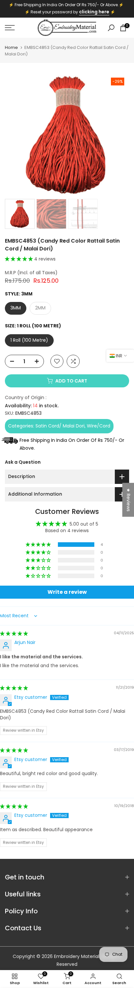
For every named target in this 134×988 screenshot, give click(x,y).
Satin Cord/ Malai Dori (60, 426)
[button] (19, 259)
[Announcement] (67, 9)
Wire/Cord (98, 426)
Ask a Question (23, 462)
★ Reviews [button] (128, 500)
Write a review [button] (67, 592)
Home (11, 47)
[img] (14, 633)
